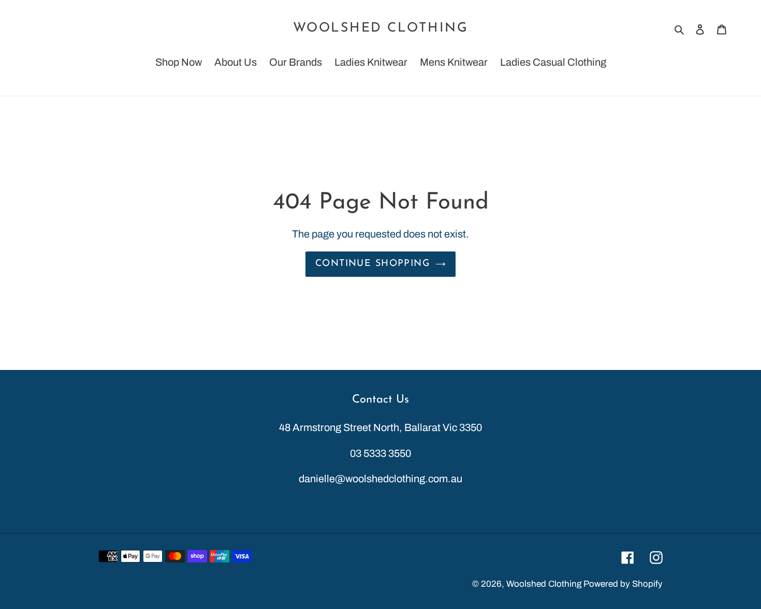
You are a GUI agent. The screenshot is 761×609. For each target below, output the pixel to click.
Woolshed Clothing (381, 28)
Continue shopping (372, 264)
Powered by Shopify (623, 584)
